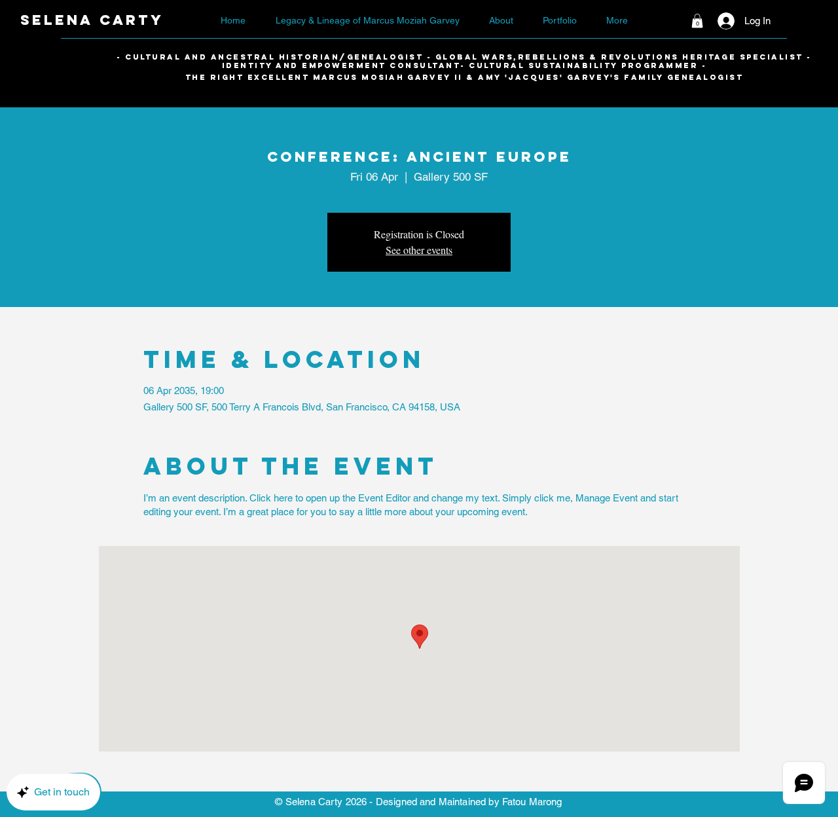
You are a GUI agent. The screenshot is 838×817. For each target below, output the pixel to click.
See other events (419, 250)
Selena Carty (92, 20)
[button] (697, 21)
